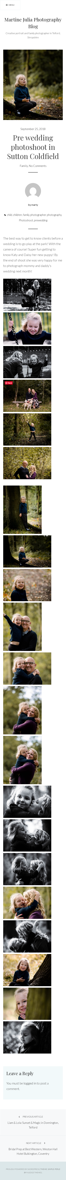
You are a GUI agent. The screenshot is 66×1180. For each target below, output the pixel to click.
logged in (30, 1083)
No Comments (37, 166)
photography (54, 215)
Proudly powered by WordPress (22, 1169)
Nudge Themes (34, 1172)
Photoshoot (26, 220)
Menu (11, 5)
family (26, 215)
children (17, 215)
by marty (33, 204)
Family (24, 166)
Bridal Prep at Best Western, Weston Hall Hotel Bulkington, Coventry (33, 1149)
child (9, 215)
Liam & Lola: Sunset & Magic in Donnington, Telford (33, 1122)
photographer (38, 215)
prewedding (40, 220)
